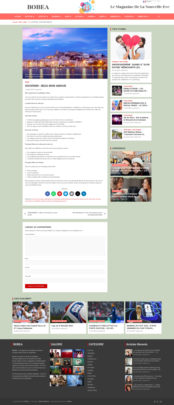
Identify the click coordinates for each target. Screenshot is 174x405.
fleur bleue (80, 199)
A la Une (90, 350)
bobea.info (38, 89)
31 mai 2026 (93, 331)
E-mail (27, 267)
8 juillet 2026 (18, 331)
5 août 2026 (116, 199)
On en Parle (127, 130)
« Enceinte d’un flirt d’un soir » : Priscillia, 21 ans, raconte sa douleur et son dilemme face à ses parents (147, 378)
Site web (28, 276)
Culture (78, 16)
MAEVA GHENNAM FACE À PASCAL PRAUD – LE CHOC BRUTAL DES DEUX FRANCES (136, 105)
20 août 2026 (116, 173)
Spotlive (28, 16)
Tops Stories (123, 62)
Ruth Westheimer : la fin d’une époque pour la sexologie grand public (87, 214)
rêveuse (98, 199)
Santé (101, 16)
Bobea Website (44, 401)
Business (55, 16)
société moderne (45, 201)
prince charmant (89, 199)
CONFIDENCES (118, 148)
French (148, 1)
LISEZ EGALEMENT (22, 298)
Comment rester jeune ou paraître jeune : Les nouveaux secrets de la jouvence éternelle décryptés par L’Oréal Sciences (147, 362)
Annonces (114, 16)
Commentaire (30, 234)
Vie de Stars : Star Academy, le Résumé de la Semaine (136, 118)
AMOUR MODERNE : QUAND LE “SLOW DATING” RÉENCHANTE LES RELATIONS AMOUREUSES (131, 67)
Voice (27, 82)
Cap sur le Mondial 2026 (62, 326)
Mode (67, 16)
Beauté (90, 356)
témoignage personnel (59, 201)
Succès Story (92, 390)
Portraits (91, 379)
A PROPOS (128, 16)
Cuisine (91, 16)
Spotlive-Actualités (22, 321)
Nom (26, 258)
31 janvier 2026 (128, 122)
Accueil (17, 16)
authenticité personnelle (68, 199)
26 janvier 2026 (128, 137)
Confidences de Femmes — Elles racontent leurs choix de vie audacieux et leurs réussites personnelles (128, 198)
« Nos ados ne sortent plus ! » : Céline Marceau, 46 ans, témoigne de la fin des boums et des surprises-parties (147, 387)
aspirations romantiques (52, 199)
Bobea (26, 401)
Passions (115, 62)
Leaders (90, 370)
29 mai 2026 (116, 70)
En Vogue (91, 367)
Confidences (117, 165)
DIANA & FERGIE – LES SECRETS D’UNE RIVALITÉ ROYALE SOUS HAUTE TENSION (135, 92)
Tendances (91, 387)
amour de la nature (38, 199)
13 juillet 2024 (29, 89)
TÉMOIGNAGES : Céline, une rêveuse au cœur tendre (42, 214)
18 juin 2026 (55, 328)
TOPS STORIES (119, 29)
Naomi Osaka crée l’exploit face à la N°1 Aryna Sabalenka (29, 327)
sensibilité (37, 201)
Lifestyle (42, 16)
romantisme (29, 201)
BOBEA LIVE (142, 16)
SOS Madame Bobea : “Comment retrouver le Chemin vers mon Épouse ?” (136, 134)
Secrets (90, 384)
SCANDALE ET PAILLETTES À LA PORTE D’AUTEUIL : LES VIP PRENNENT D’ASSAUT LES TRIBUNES (105, 328)
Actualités (91, 353)
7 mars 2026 (128, 93)
